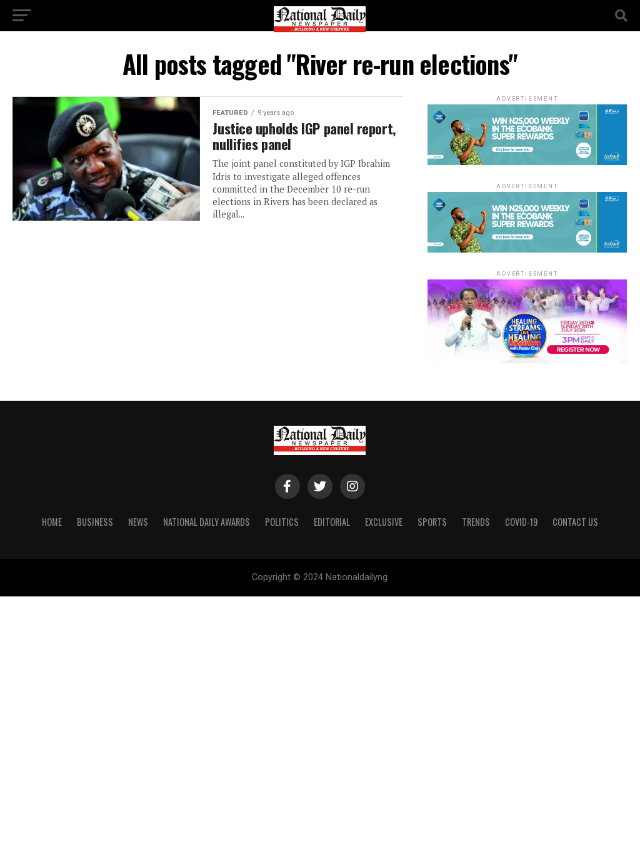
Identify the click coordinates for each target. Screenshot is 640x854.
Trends (476, 521)
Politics (282, 521)
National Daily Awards (206, 521)
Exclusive (383, 521)
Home (52, 521)
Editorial (332, 521)
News (138, 521)
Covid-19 (521, 521)
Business (95, 521)
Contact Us (575, 521)
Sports (432, 521)
